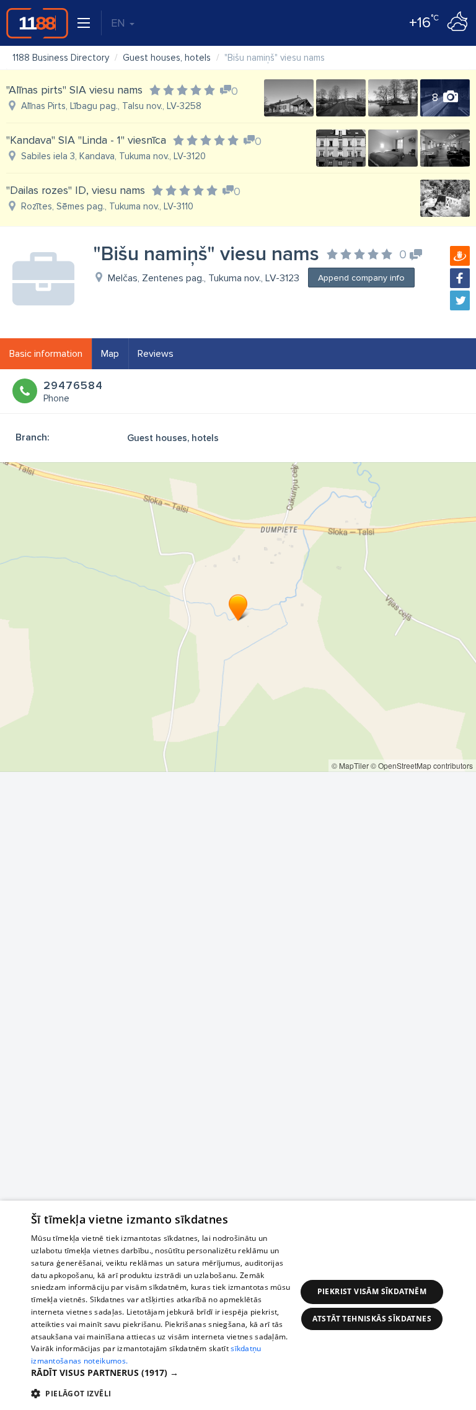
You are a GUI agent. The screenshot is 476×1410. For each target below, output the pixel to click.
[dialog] (238, 1305)
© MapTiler (350, 765)
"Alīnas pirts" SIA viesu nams (74, 90)
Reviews (156, 354)
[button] (163, 1372)
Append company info (361, 278)
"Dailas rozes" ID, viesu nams (75, 190)
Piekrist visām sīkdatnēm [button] (372, 1291)
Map (110, 354)
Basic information (45, 354)
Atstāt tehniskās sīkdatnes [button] (371, 1318)
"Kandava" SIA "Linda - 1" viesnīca (86, 140)
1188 (37, 23)
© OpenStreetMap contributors (422, 765)
